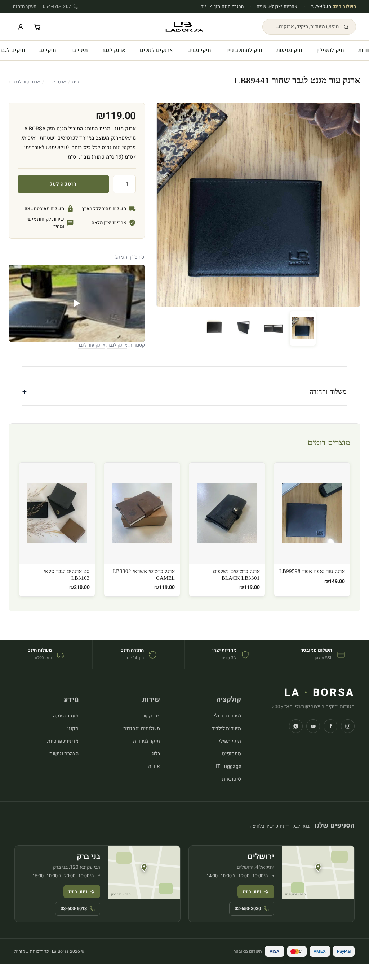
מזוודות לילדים (226, 728)
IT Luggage (228, 766)
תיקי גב (47, 50)
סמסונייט (231, 753)
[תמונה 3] (244, 328)
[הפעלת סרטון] (77, 303)
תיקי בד (79, 50)
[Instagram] (348, 726)
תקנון (73, 728)
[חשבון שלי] (20, 26)
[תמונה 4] (214, 328)
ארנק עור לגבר (26, 81)
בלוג (156, 753)
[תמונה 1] (303, 328)
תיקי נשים (199, 50)
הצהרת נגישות (64, 753)
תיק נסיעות (289, 50)
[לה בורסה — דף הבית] (184, 26)
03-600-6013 (74, 908)
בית (75, 81)
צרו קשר (151, 716)
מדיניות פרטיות (63, 741)
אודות (154, 766)
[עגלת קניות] (37, 26)
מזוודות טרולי (227, 716)
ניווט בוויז (252, 891)
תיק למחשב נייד (243, 50)
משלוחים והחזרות (141, 728)
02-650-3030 (248, 908)
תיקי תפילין (229, 741)
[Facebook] (330, 726)
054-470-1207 (57, 6)
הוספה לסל (63, 184)
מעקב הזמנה (24, 6)
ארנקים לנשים (156, 50)
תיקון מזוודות (146, 741)
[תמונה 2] (273, 328)
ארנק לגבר (113, 50)
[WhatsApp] (296, 726)
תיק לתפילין (330, 50)
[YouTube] (313, 726)
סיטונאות (231, 779)
